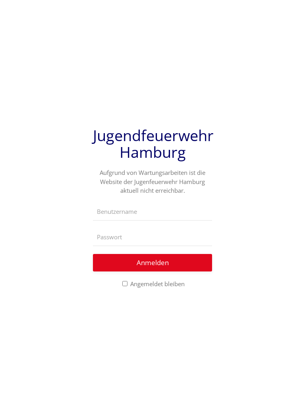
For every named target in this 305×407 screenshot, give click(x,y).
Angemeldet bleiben (157, 284)
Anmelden (153, 262)
